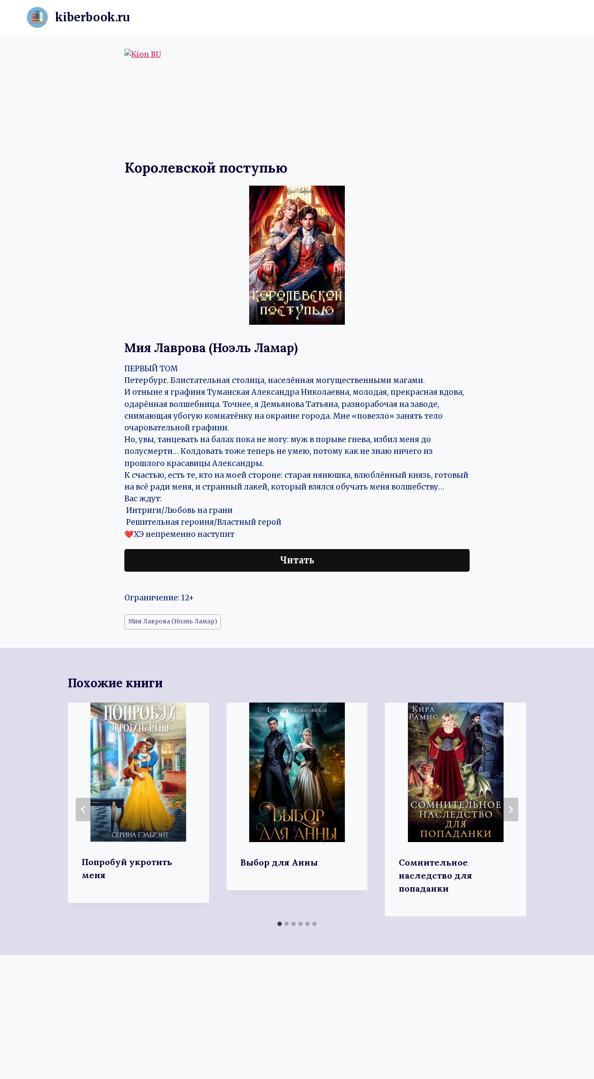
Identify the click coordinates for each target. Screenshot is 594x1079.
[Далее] (510, 809)
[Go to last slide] (83, 809)
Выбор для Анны (279, 862)
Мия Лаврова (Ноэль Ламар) (172, 621)
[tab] (279, 924)
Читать (297, 560)
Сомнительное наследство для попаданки (435, 875)
